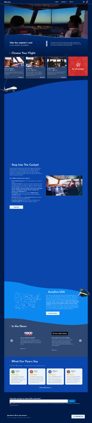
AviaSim (63, 1)
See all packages (78, 69)
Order (57, 1)
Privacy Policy (61, 403)
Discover (21, 77)
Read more (23, 348)
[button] (64, 185)
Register (71, 401)
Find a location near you (46, 387)
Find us (71, 1)
